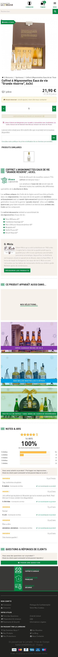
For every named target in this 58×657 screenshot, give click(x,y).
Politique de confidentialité (40, 605)
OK (54, 138)
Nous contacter (38, 636)
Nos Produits (8, 633)
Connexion (7, 605)
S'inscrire (7, 608)
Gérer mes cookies (37, 608)
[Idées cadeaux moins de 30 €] (29, 337)
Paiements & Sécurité (11, 622)
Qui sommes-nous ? (11, 630)
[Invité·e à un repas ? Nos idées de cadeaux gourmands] (29, 403)
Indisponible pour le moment (28, 116)
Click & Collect (35, 616)
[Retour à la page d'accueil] (7, 4)
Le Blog (35, 633)
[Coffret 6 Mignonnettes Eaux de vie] (29, 46)
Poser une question (30, 563)
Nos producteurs (9, 636)
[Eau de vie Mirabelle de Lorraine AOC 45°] (29, 156)
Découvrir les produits (17, 270)
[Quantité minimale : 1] (4, 108)
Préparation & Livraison (12, 619)
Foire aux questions (10, 616)
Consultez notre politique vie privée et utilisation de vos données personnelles (27, 141)
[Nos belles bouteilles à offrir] (29, 370)
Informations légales (38, 622)
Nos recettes (37, 630)
